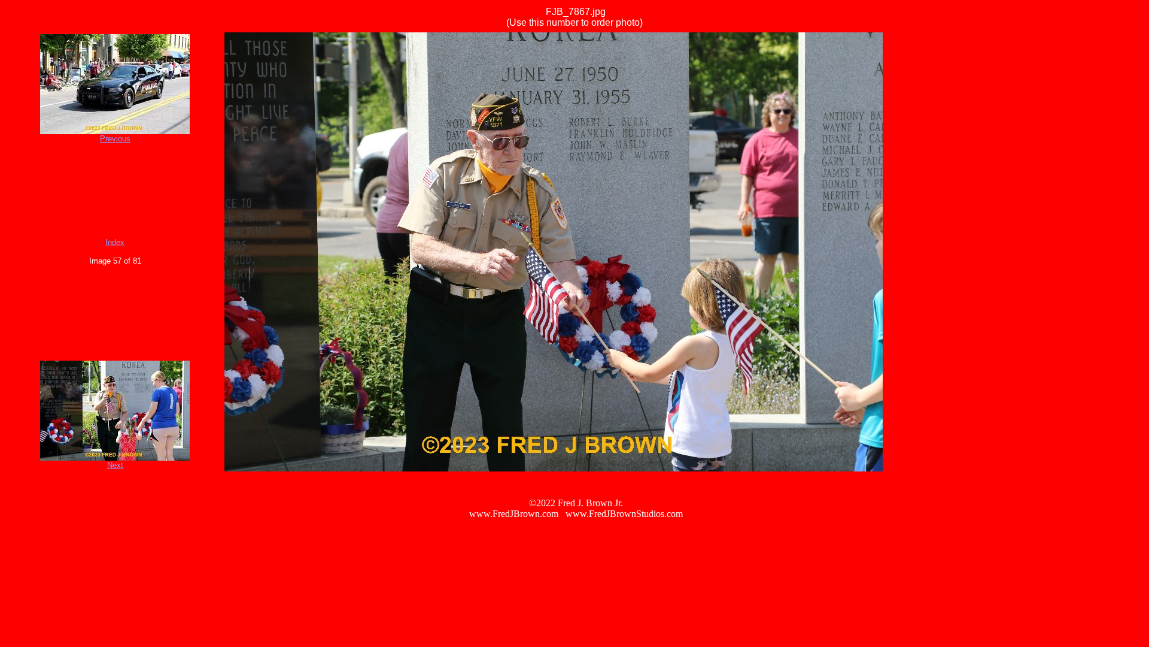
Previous (115, 138)
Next (115, 465)
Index (114, 242)
